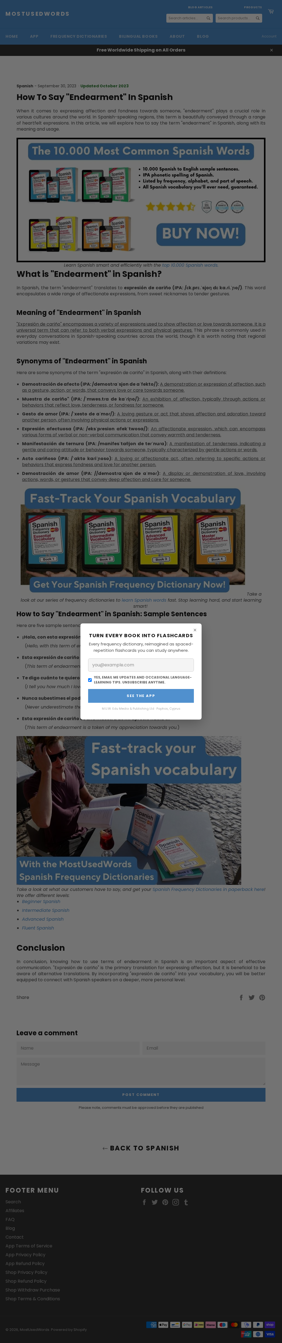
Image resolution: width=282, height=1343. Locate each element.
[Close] (195, 630)
